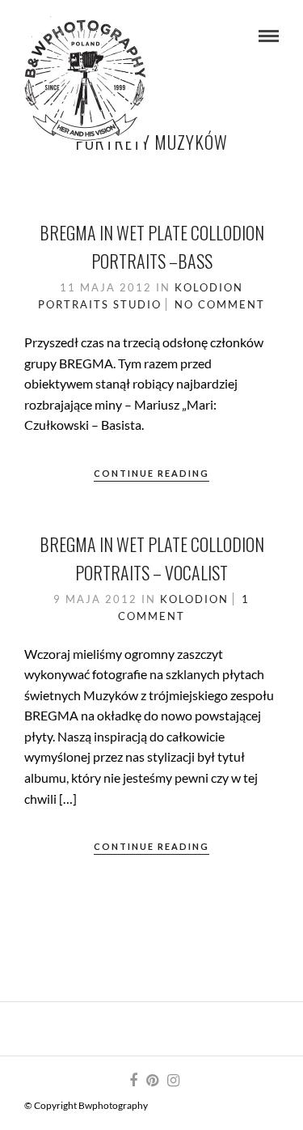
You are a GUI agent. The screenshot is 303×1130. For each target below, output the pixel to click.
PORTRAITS (73, 304)
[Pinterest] (151, 1081)
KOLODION (209, 287)
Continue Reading (151, 473)
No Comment (220, 304)
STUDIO (137, 304)
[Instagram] (172, 1081)
